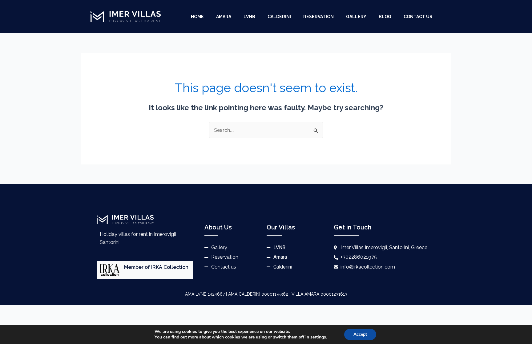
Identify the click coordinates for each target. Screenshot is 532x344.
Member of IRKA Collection (156, 267)
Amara (223, 16)
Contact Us (418, 16)
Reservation (318, 16)
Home (197, 16)
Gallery (356, 16)
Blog (385, 16)
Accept (360, 334)
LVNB (249, 16)
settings (318, 337)
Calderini (279, 16)
